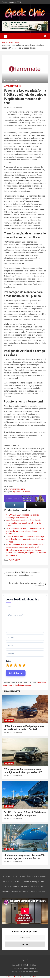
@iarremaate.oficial (21, 491)
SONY (24, 892)
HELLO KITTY (6, 887)
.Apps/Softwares (12, 86)
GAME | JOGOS (37, 881)
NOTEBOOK (25, 887)
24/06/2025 (9, 108)
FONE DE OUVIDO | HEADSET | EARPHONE (15, 882)
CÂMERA (29, 876)
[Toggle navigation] (5, 36)
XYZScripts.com (37, 977)
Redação (18, 108)
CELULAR (15, 876)
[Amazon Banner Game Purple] (25, 496)
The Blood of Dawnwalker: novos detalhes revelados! (26, 584)
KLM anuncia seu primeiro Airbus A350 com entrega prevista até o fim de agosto (24, 858)
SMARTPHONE (16, 892)
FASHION (43, 876)
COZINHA (22, 876)
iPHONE (14, 887)
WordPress (33, 972)
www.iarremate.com (16, 489)
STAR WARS (31, 892)
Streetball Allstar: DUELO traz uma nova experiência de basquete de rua (22, 573)
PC (32, 887)
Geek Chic (31, 965)
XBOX (44, 892)
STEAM (38, 892)
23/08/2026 (9, 733)
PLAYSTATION (39, 887)
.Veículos (9, 720)
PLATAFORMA (14, 560)
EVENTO (36, 876)
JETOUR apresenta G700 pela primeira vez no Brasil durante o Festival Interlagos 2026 (24, 729)
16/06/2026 (9, 861)
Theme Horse (28, 968)
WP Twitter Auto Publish (15, 977)
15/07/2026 (9, 776)
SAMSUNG (6, 892)
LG (19, 887)
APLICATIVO (6, 876)
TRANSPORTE (12, 691)
